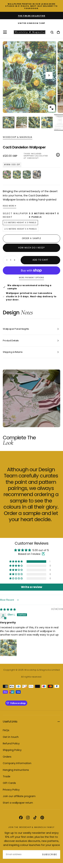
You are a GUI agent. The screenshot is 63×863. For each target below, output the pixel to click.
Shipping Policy (12, 750)
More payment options (31, 278)
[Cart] (58, 32)
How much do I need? (31, 247)
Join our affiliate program (19, 796)
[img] (8, 609)
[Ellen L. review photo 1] (8, 647)
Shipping (29, 155)
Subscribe (49, 854)
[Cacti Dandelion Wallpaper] (17, 174)
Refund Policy (11, 743)
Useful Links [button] (10, 721)
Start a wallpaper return (18, 802)
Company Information (17, 763)
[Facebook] (21, 817)
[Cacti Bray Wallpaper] (37, 174)
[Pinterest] (42, 817)
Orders (7, 756)
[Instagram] (28, 817)
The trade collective (31, 15)
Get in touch (11, 737)
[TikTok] (35, 817)
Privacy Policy (11, 789)
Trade (6, 776)
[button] (31, 23)
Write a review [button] (31, 587)
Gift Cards (9, 783)
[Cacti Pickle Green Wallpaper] (27, 174)
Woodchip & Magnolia (17, 137)
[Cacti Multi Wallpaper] (7, 174)
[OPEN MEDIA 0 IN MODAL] (51, 108)
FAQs (6, 730)
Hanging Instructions (16, 770)
